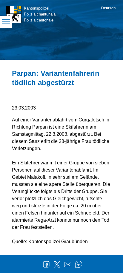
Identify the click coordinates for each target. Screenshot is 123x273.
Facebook (46, 264)
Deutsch (108, 8)
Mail (67, 264)
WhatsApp (78, 264)
